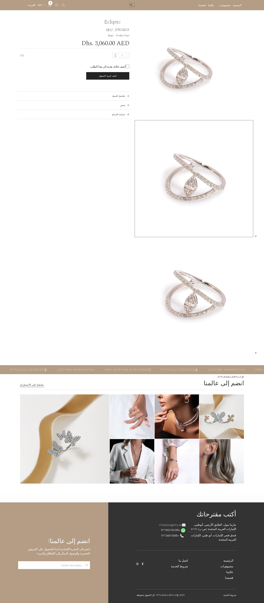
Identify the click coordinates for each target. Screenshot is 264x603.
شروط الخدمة (179, 566)
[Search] (63, 5)
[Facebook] (142, 564)
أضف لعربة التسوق (107, 75)
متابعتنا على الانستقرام (32, 385)
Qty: (21, 55)
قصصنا (202, 5)
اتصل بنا (183, 560)
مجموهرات (224, 5)
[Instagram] (137, 564)
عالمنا (211, 5)
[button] (64, 439)
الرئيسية (237, 5)
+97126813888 (170, 535)
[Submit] (86, 565)
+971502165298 (171, 530)
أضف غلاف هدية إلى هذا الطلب (108, 67)
